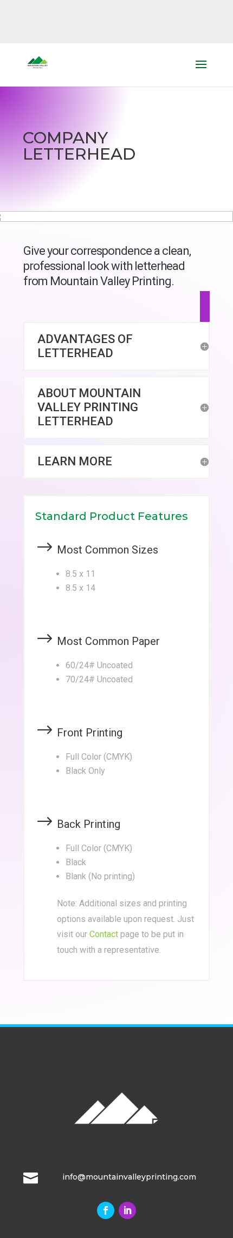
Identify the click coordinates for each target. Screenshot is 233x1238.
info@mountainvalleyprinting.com (129, 1177)
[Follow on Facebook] (105, 1210)
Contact (103, 934)
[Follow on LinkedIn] (127, 1210)
